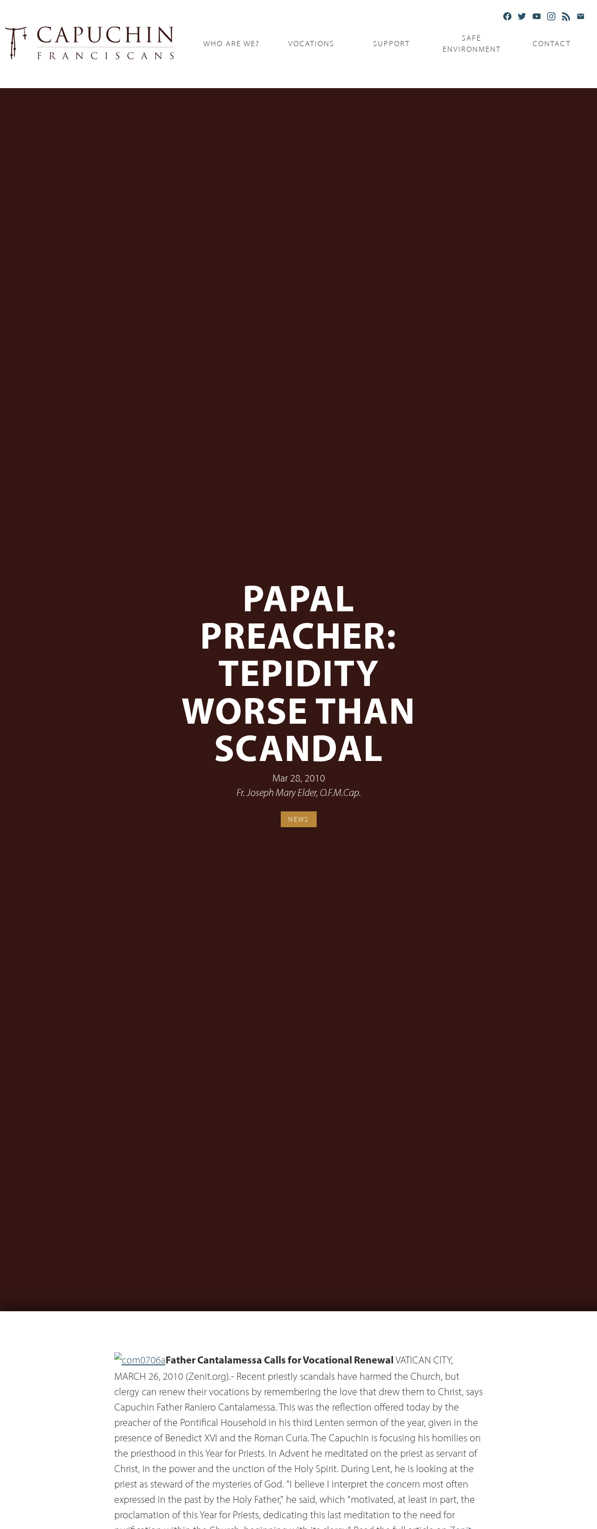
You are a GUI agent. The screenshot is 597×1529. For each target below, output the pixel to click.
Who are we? (231, 43)
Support (391, 43)
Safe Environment (472, 44)
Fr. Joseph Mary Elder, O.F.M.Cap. (298, 793)
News (298, 819)
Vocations (311, 43)
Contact (552, 43)
